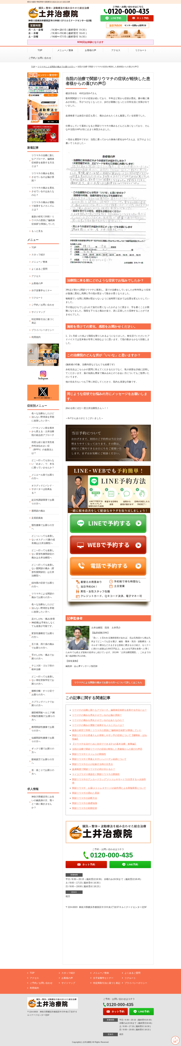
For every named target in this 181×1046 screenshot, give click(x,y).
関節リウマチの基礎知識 (84, 803)
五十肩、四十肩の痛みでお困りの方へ (43, 646)
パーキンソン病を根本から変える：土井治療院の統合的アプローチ (43, 431)
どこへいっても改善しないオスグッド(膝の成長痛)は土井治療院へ (43, 539)
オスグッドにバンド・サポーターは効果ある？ (43, 489)
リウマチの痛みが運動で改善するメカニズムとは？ (98, 725)
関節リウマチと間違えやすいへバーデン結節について (99, 759)
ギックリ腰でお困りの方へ (43, 750)
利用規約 (36, 337)
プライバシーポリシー (43, 330)
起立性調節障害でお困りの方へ (43, 502)
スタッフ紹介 (38, 254)
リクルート (141, 50)
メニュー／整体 (65, 50)
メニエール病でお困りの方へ (43, 477)
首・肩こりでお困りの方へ (43, 772)
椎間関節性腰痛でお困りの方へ (43, 729)
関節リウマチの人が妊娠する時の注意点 (92, 764)
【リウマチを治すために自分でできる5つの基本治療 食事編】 (104, 744)
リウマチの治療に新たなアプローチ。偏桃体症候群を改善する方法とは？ (109, 710)
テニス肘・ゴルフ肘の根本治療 (43, 667)
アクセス (115, 50)
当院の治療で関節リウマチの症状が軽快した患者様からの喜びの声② (107, 749)
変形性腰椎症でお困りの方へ (43, 635)
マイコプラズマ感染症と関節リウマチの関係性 (96, 774)
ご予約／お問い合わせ (40, 58)
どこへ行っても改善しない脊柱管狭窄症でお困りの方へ (43, 680)
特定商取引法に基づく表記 (43, 321)
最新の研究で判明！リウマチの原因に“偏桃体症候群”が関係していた (106, 730)
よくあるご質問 (39, 269)
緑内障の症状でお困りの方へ (43, 585)
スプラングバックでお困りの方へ (43, 704)
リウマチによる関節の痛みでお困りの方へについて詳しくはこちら (108, 682)
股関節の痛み (38, 511)
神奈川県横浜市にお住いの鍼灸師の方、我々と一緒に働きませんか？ (43, 802)
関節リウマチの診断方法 (84, 798)
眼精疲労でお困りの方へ (43, 761)
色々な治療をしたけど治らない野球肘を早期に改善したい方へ (43, 608)
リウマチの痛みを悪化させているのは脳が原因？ (97, 715)
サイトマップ (38, 312)
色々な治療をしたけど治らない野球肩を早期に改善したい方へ (43, 417)
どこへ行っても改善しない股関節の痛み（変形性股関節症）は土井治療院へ (43, 570)
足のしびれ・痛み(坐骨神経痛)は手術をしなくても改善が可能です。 (43, 622)
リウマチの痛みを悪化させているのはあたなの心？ (98, 720)
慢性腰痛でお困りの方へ (43, 527)
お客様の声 (90, 50)
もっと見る (37, 231)
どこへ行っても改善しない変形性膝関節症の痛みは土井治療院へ (43, 554)
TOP (40, 50)
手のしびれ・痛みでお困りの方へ (43, 657)
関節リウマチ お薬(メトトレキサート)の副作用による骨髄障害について (109, 788)
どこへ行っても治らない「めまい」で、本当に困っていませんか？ (43, 464)
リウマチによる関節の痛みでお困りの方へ (56, 67)
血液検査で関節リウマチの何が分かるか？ (93, 769)
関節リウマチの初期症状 (84, 808)
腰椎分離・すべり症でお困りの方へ (43, 693)
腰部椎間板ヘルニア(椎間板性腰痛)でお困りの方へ (43, 716)
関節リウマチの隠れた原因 (85, 793)
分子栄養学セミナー (42, 290)
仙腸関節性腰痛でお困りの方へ (43, 740)
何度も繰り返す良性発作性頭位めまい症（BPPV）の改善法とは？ (43, 447)
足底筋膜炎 (37, 518)
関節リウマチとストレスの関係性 (89, 754)
